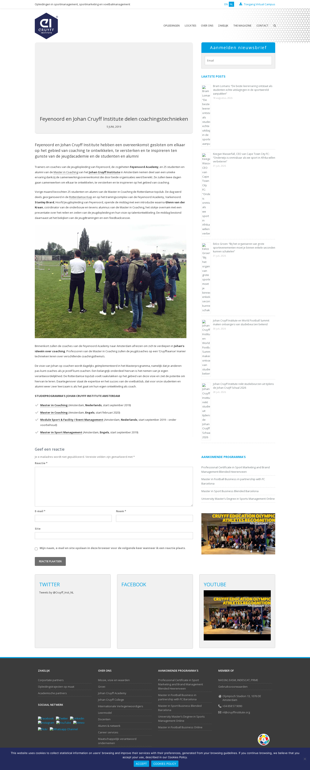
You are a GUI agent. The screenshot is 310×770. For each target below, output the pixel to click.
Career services (108, 732)
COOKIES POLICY (165, 763)
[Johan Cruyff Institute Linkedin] (78, 718)
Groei (101, 686)
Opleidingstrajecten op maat (56, 686)
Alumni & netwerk (109, 726)
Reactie (41, 463)
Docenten (104, 719)
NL (231, 4)
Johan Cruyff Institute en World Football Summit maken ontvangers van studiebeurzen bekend (241, 322)
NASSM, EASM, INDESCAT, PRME (238, 680)
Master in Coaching (66, 172)
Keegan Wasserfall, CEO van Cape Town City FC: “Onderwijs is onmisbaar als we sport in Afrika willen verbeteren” (244, 157)
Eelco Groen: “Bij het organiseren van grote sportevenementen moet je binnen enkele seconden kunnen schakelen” (244, 247)
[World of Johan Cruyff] (264, 739)
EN (226, 4)
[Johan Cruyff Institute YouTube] (64, 722)
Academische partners (52, 693)
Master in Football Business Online (180, 727)
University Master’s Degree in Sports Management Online (238, 499)
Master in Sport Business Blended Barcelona (230, 491)
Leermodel (105, 713)
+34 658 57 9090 (232, 706)
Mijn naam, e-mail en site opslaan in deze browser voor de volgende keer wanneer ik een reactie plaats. (113, 548)
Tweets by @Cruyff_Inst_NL (56, 592)
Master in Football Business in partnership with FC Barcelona (177, 697)
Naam (121, 511)
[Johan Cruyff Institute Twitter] (63, 718)
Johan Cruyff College (111, 700)
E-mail (40, 511)
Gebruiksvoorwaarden (233, 686)
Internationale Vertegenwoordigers (120, 706)
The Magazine (242, 25)
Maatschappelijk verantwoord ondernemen (117, 741)
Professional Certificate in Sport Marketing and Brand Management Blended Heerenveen (180, 684)
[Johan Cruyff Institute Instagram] (47, 722)
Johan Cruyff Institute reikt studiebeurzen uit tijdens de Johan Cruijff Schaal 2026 (243, 386)
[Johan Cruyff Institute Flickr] (44, 729)
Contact (262, 25)
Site (37, 528)
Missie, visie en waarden (114, 680)
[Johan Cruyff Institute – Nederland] (46, 26)
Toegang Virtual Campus (259, 4)
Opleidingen (171, 25)
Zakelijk (223, 25)
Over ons (207, 25)
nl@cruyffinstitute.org (236, 712)
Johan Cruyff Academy (112, 693)
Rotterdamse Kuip (80, 197)
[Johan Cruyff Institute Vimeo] (80, 722)
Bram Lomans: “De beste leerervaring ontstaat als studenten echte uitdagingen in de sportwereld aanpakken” (242, 89)
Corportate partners (51, 680)
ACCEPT (141, 763)
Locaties (190, 25)
